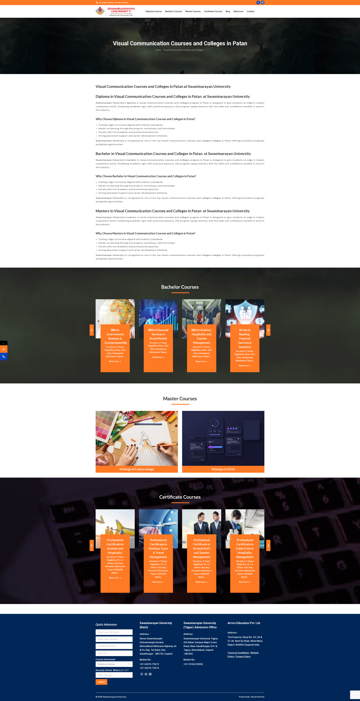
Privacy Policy (243, 656)
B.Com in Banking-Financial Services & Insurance (245, 338)
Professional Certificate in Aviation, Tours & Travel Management (158, 548)
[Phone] (3, 356)
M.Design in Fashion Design (137, 469)
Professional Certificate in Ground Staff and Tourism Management (201, 548)
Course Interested (105, 659)
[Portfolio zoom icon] (111, 312)
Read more (114, 361)
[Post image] (115, 318)
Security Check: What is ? (112, 670)
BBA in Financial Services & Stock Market (158, 334)
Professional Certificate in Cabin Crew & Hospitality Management (245, 548)
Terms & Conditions (238, 652)
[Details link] (119, 312)
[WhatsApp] (3, 349)
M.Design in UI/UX (223, 469)
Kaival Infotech (257, 697)
